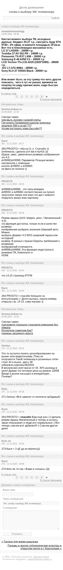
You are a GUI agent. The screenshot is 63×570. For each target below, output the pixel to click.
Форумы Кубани (41, 557)
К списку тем (8, 93)
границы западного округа (17, 333)
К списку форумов (51, 99)
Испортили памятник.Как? (17, 330)
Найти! (55, 17)
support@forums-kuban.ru (39, 559)
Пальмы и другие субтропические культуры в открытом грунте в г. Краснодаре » (35, 547)
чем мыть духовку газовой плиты (21, 120)
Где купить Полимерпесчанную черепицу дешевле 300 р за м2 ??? (26, 124)
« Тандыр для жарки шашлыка (19, 541)
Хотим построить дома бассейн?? (21, 128)
